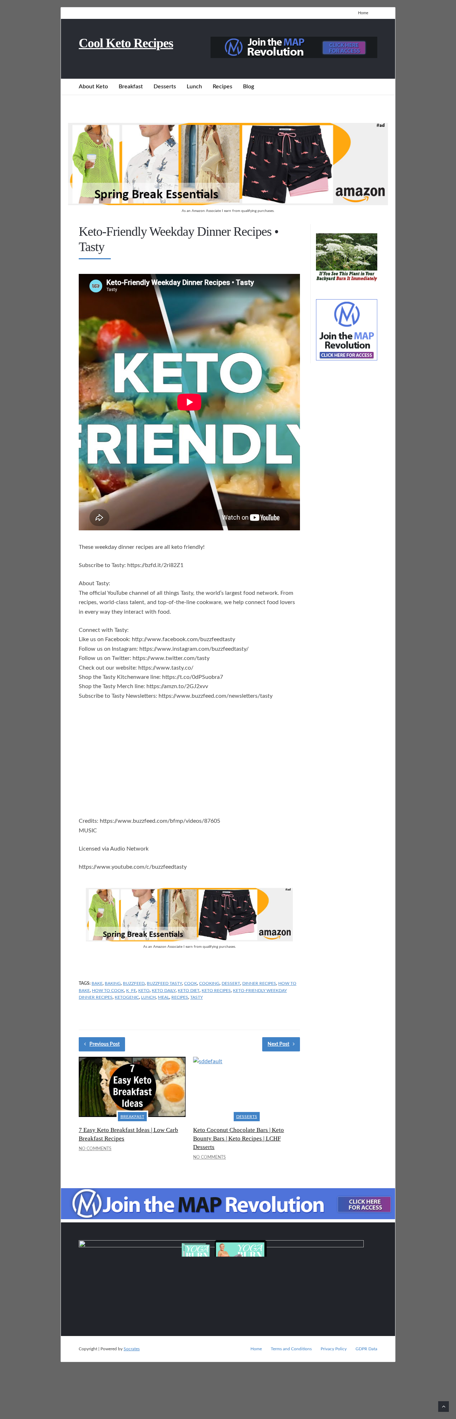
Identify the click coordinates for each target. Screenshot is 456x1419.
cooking (209, 983)
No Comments (95, 1149)
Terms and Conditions (291, 1349)
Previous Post (104, 1044)
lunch (148, 997)
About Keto (93, 86)
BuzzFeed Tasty (164, 983)
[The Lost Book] (346, 282)
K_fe (131, 990)
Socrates (132, 1349)
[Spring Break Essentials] (228, 203)
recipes (179, 997)
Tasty (196, 997)
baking (113, 983)
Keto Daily (164, 990)
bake (97, 983)
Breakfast (131, 86)
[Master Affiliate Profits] (294, 56)
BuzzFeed (134, 983)
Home (363, 13)
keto (144, 990)
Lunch (194, 86)
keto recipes (216, 990)
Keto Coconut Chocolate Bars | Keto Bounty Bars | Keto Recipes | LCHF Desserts (238, 1138)
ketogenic (127, 997)
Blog (248, 86)
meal (163, 997)
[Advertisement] (189, 759)
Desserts (165, 86)
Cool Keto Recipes (126, 43)
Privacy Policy (334, 1349)
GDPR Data (366, 1349)
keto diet (189, 990)
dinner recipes (259, 983)
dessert (231, 983)
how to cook (108, 990)
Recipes (222, 86)
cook (190, 983)
